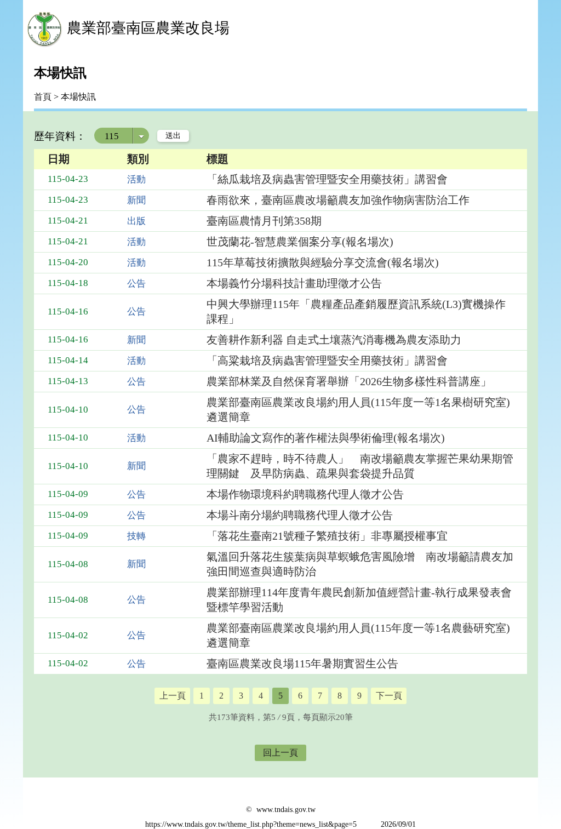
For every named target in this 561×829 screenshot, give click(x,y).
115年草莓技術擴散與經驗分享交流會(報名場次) (323, 262)
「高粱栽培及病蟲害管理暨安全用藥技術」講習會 (327, 361)
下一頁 (389, 695)
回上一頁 (280, 752)
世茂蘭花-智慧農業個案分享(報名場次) (300, 242)
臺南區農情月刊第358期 (264, 221)
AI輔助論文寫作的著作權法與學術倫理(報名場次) (326, 438)
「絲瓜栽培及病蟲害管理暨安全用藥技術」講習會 (327, 179)
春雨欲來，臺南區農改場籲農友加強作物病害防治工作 (338, 200)
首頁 (42, 96)
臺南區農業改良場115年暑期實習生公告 (302, 664)
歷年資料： (60, 136)
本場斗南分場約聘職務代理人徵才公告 (300, 515)
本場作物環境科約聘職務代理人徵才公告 (305, 494)
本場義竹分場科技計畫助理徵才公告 (294, 283)
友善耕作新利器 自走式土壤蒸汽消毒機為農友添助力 (334, 340)
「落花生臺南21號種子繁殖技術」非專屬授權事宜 (327, 536)
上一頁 (172, 695)
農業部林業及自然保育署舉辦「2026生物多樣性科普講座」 (349, 381)
